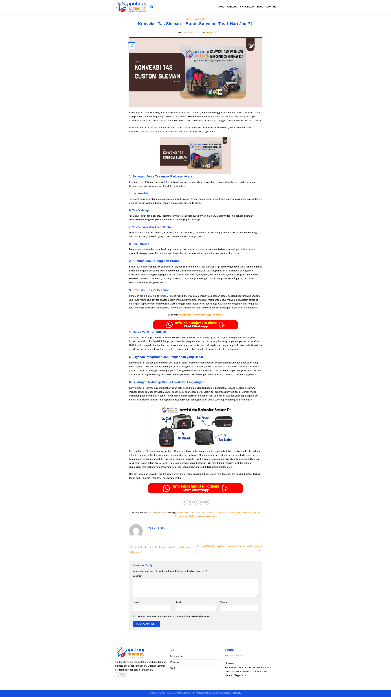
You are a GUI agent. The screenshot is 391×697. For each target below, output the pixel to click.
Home (220, 7)
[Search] (151, 7)
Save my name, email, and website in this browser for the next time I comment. (174, 616)
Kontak (271, 7)
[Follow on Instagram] (118, 674)
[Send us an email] (123, 674)
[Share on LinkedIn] (206, 502)
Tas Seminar (194, 516)
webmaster (211, 33)
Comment (138, 576)
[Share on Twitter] (190, 502)
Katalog (232, 7)
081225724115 (233, 655)
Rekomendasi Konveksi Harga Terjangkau (201, 314)
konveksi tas (198, 19)
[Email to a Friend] (195, 502)
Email (179, 602)
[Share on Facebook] (184, 502)
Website (223, 602)
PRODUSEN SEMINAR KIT (214, 513)
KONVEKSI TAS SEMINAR (189, 513)
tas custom (183, 516)
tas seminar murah (208, 516)
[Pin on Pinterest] (201, 502)
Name (136, 602)
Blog (260, 7)
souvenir (199, 249)
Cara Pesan (247, 7)
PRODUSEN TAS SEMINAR (239, 513)
